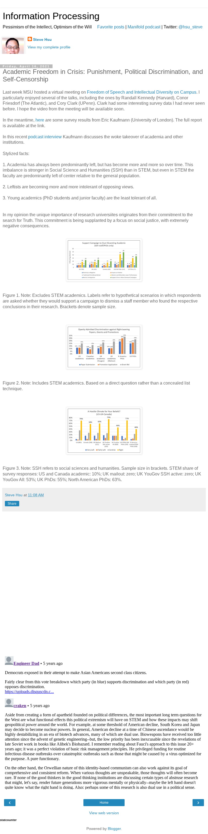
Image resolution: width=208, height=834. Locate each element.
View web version (104, 813)
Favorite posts (110, 27)
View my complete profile (49, 47)
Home (104, 803)
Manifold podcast (144, 27)
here (39, 120)
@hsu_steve (190, 27)
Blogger (114, 828)
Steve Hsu (42, 39)
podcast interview (45, 136)
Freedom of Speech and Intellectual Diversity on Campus (141, 92)
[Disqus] (104, 581)
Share (12, 503)
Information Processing (51, 16)
